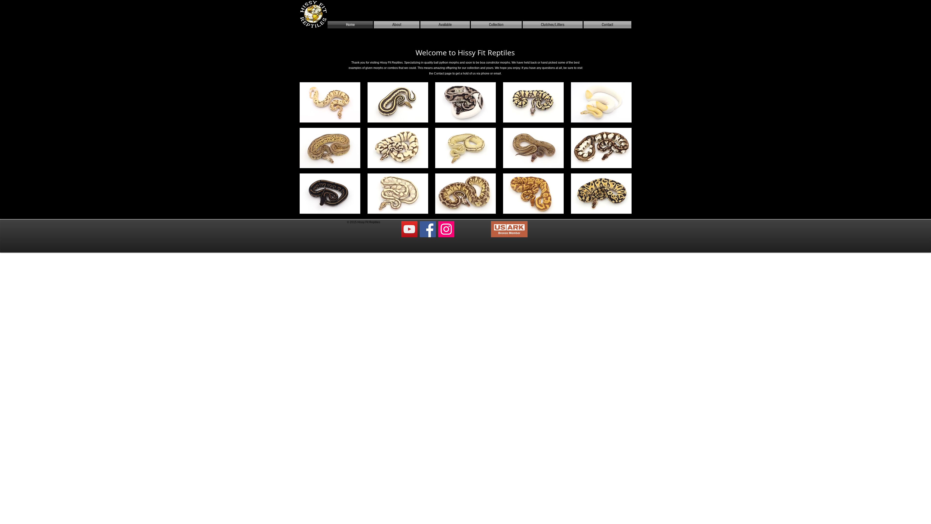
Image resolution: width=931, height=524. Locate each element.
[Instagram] (446, 229)
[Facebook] (428, 229)
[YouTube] (409, 229)
